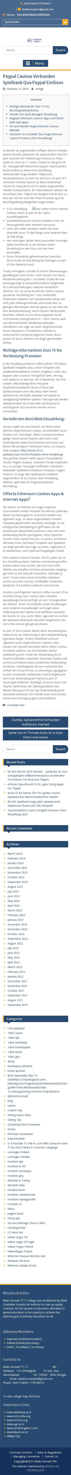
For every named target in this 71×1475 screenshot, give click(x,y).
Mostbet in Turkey (19, 1180)
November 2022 (17, 929)
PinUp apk (14, 1218)
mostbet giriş (16, 1175)
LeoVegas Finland (18, 1152)
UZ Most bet (15, 1232)
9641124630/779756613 (37, 3)
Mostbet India (16, 1185)
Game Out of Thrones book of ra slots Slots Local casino (35, 735)
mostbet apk (15, 1161)
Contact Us (51, 1456)
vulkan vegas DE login (21, 1242)
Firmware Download (20, 1134)
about (11, 1061)
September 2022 (18, 938)
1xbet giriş (14, 1056)
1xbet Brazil (15, 1052)
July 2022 (13, 948)
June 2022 (14, 953)
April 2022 (14, 962)
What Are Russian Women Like (26, 1256)
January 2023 (15, 920)
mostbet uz (15, 1204)
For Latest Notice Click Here (33, 14)
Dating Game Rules (19, 1115)
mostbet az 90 (16, 1166)
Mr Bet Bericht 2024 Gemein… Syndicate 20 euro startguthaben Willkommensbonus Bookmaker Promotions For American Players (37, 775)
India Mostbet (16, 1138)
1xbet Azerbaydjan (19, 1047)
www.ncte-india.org (18, 1416)
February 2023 (16, 915)
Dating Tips (15, 1120)
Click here (34, 1396)
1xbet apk (14, 1037)
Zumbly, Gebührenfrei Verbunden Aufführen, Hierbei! (36, 722)
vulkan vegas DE (18, 1237)
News (11, 1209)
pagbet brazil (15, 1213)
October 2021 (16, 990)
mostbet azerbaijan (19, 1171)
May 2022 (14, 957)
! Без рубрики (16, 1028)
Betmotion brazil (18, 1096)
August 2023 (15, 886)
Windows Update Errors (22, 1265)
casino (12, 1105)
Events (12, 1129)
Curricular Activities (20, 1452)
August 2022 (15, 943)
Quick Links (12, 22)
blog (10, 1101)
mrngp (39, 89)
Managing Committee (26, 1456)
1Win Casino (15, 1033)
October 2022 (16, 934)
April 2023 (14, 905)
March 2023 (15, 910)
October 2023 (16, 877)
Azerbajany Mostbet (20, 1066)
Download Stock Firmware (24, 1124)
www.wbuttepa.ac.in (19, 1412)
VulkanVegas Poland (20, 1251)
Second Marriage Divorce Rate (26, 1223)
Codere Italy (15, 1110)
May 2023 (14, 901)
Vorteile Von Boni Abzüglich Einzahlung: (33, 114)
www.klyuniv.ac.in (17, 1432)
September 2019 (18, 1005)
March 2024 (15, 853)
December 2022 (17, 924)
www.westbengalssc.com (22, 1428)
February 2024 (16, 858)
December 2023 (17, 868)
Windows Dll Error (19, 1261)
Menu (39, 63)
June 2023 (14, 896)
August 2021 (15, 1000)
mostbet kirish (16, 1190)
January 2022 (15, 976)
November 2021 (17, 986)
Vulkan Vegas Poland (20, 1246)
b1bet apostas (16, 1071)
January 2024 (15, 863)
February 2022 (16, 972)
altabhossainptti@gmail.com (38, 9)
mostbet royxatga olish (22, 1199)
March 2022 (15, 967)
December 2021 (17, 981)
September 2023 (18, 882)
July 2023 (13, 891)
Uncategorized (15, 705)
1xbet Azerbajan (17, 1042)
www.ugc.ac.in (15, 1424)
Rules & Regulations (49, 1452)
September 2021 (18, 995)
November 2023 (17, 872)
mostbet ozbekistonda (21, 1194)
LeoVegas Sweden (19, 1157)
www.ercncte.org (17, 1420)
